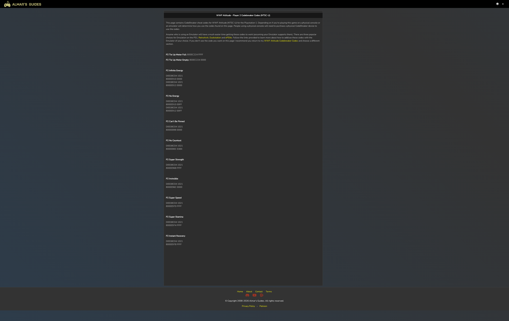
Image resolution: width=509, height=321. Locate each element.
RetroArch (204, 37)
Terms (269, 291)
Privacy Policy (248, 306)
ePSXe (228, 37)
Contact (259, 291)
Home (240, 291)
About (249, 291)
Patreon (263, 306)
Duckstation (215, 37)
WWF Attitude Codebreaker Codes (281, 40)
